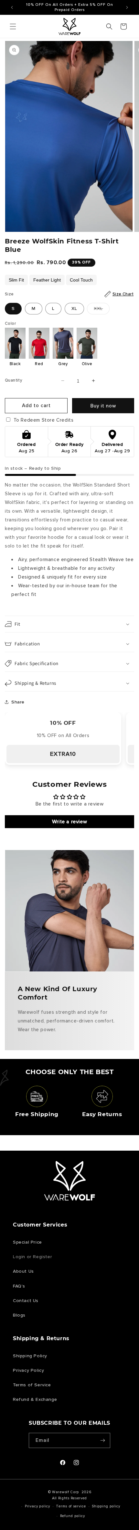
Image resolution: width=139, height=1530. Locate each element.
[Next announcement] (127, 7)
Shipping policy (106, 1506)
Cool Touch (81, 279)
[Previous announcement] (12, 7)
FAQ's (19, 1286)
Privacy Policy (28, 1370)
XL (74, 308)
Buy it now (103, 406)
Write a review (69, 821)
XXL (102, 309)
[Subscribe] (103, 1440)
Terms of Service (32, 1385)
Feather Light (47, 279)
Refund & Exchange (35, 1399)
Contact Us (25, 1300)
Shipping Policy (30, 1356)
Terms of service (71, 1506)
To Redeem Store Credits (42, 420)
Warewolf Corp (65, 1492)
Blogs (19, 1315)
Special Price (27, 1242)
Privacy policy (37, 1506)
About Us (23, 1271)
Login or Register (32, 1256)
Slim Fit (16, 279)
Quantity (13, 380)
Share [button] (18, 702)
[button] (13, 26)
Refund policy (72, 1516)
